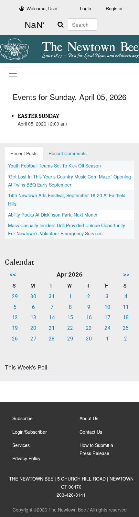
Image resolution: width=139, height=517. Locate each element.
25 (126, 328)
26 (15, 339)
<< (12, 274)
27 (33, 339)
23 (89, 328)
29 (15, 296)
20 (33, 328)
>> (126, 274)
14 (52, 317)
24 (107, 328)
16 (89, 317)
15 (70, 317)
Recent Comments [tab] (67, 153)
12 (15, 317)
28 (52, 339)
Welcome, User (42, 8)
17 (107, 317)
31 (52, 296)
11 (126, 307)
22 (70, 328)
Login (85, 8)
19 (15, 328)
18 (126, 317)
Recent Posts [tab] (23, 153)
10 (107, 307)
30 (33, 296)
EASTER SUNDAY (38, 116)
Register (114, 8)
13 (33, 317)
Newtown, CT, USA (33, 25)
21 (52, 328)
